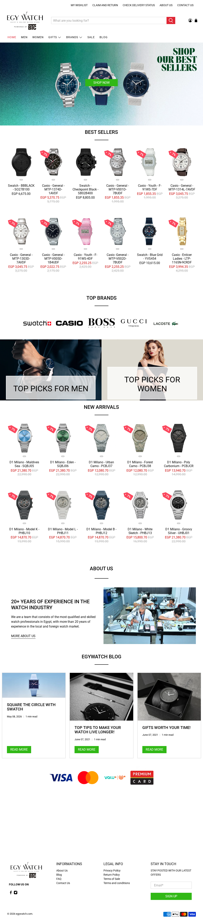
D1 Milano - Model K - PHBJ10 (24, 531)
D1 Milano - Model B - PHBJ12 (101, 531)
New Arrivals (101, 407)
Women (38, 37)
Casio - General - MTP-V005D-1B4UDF (53, 258)
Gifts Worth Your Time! (166, 727)
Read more (19, 749)
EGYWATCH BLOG (101, 657)
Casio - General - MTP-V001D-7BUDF (117, 189)
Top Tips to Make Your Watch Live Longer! (98, 729)
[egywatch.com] (25, 20)
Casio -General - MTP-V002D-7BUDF (117, 258)
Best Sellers (101, 132)
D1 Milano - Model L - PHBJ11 (63, 531)
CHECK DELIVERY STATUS (139, 5)
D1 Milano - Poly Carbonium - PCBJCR (178, 464)
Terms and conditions (116, 883)
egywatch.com (24, 913)
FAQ (58, 878)
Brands (72, 37)
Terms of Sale (111, 878)
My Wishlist (79, 5)
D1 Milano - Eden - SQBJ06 (63, 464)
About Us (166, 5)
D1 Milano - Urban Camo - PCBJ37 (101, 464)
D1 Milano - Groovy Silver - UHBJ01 (178, 531)
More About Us (23, 636)
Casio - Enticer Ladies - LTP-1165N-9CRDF (182, 258)
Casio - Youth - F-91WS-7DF (149, 187)
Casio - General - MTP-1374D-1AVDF (53, 189)
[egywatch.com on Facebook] (11, 893)
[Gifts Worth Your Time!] (169, 697)
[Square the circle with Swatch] (33, 685)
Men (24, 37)
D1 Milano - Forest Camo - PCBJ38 (140, 464)
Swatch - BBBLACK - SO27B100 (21, 187)
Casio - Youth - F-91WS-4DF (85, 256)
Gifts (52, 37)
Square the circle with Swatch (31, 707)
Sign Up (171, 896)
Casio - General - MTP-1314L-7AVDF (182, 187)
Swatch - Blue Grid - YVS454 (150, 256)
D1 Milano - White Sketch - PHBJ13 (140, 531)
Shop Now (101, 83)
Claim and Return (105, 5)
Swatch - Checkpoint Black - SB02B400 (85, 189)
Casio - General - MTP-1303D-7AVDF (21, 258)
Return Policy (111, 874)
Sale (91, 37)
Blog (104, 37)
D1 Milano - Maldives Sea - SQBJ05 (24, 464)
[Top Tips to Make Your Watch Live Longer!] (101, 697)
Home (12, 37)
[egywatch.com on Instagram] (15, 893)
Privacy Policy (112, 870)
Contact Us (185, 5)
